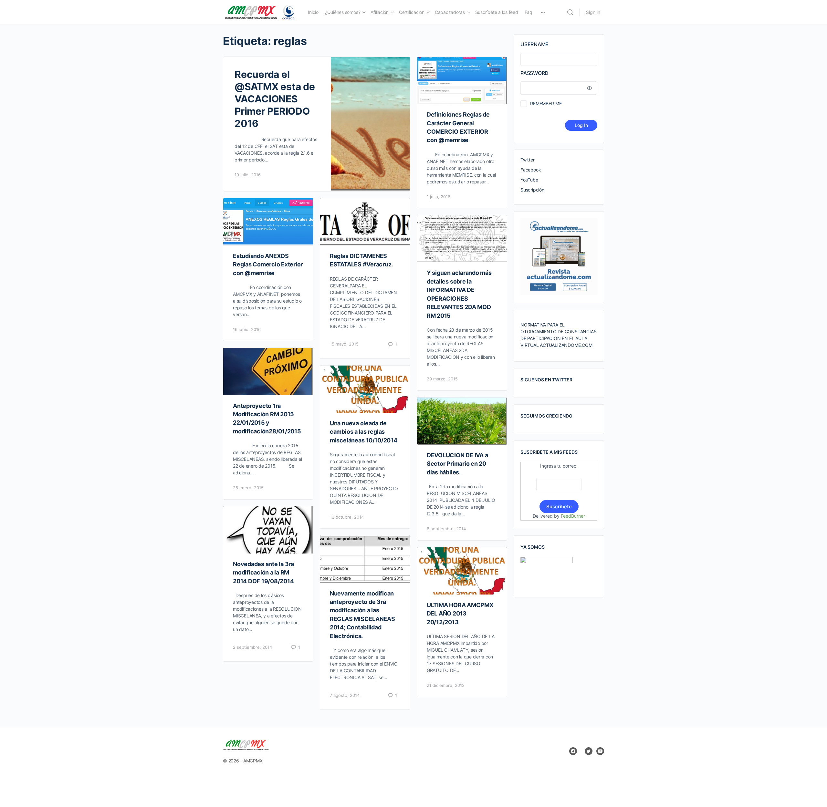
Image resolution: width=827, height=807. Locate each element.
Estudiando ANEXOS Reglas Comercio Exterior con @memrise (268, 264)
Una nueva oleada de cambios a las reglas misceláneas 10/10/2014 (363, 432)
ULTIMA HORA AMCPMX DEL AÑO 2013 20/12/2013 (460, 614)
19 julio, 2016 (248, 174)
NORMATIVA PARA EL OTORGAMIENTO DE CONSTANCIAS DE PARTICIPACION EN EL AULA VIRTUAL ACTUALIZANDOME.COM (558, 335)
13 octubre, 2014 (347, 517)
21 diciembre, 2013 (446, 685)
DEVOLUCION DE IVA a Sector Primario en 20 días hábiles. (457, 464)
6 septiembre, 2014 (446, 528)
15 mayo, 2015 (344, 344)
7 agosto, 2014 (345, 695)
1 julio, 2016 (438, 196)
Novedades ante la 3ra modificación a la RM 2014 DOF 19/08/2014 (263, 573)
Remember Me (545, 103)
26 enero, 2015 (248, 487)
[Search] (570, 12)
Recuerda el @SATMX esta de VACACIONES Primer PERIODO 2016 (275, 98)
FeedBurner (573, 516)
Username (534, 44)
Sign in (593, 12)
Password (534, 73)
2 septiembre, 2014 (252, 647)
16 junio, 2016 (247, 329)
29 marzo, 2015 (442, 378)
